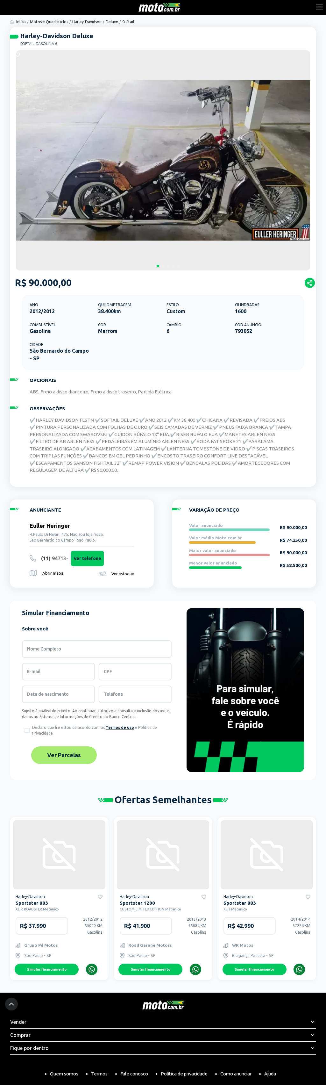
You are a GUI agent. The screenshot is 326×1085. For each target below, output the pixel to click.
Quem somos (64, 1073)
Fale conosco (134, 1073)
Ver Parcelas (64, 755)
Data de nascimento (48, 694)
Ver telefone (87, 558)
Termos (99, 1073)
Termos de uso (120, 727)
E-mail (33, 671)
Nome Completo (44, 648)
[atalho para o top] (11, 1004)
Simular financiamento (47, 969)
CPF (108, 671)
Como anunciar (236, 1073)
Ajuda (270, 1073)
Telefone (113, 694)
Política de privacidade (184, 1073)
